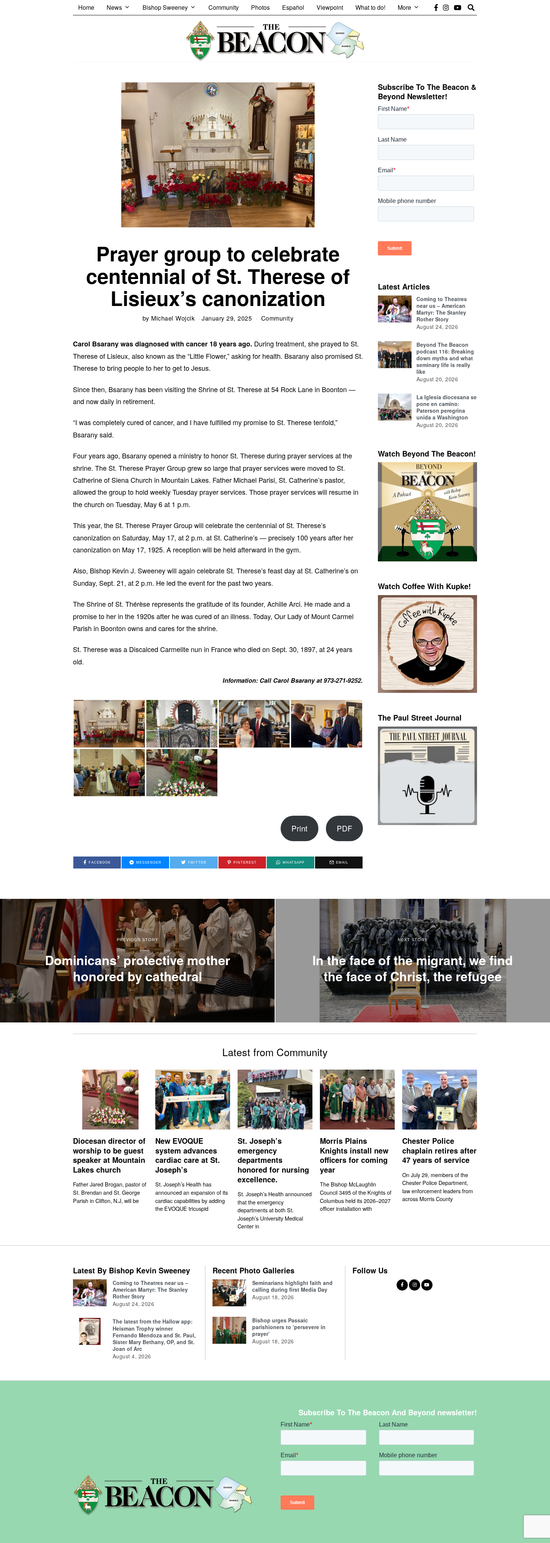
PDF (344, 828)
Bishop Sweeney (165, 7)
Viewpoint (330, 7)
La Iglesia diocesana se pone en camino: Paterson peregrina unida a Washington (446, 407)
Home (86, 7)
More (404, 7)
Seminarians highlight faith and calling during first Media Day (292, 1286)
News (114, 7)
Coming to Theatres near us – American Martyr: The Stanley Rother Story (441, 309)
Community (223, 7)
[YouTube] (457, 7)
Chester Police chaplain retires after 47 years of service (439, 1150)
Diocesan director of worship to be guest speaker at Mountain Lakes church (109, 1155)
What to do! (370, 7)
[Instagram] (446, 7)
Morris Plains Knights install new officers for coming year (354, 1155)
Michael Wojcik (173, 317)
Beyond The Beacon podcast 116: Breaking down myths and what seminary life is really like (445, 358)
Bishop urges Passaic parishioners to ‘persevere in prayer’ (289, 1326)
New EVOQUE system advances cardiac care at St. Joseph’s (187, 1155)
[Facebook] (436, 7)
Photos (260, 7)
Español (293, 7)
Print (299, 828)
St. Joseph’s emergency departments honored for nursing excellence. (273, 1160)
